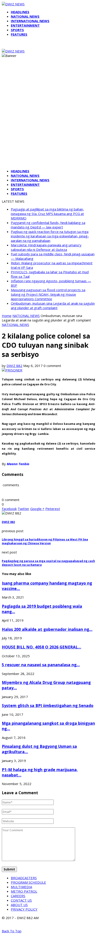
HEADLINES (20, 12)
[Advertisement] (48, 117)
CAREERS (18, 896)
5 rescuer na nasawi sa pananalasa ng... (41, 664)
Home (7, 315)
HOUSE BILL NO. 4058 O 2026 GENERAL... (41, 647)
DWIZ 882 (14, 365)
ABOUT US (19, 904)
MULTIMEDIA (21, 887)
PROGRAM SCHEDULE (28, 882)
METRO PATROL (24, 891)
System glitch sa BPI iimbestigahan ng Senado (47, 705)
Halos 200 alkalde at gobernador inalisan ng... (47, 629)
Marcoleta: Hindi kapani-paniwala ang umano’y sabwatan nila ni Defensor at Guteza (46, 247)
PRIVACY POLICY (24, 909)
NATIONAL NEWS (25, 16)
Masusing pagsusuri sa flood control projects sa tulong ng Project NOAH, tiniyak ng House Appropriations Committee (48, 294)
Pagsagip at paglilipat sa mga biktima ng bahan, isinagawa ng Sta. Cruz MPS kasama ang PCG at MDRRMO (47, 213)
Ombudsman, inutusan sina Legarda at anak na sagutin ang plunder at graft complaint (53, 305)
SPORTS (17, 30)
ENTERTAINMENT (25, 25)
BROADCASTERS (24, 878)
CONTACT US (21, 900)
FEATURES (19, 34)
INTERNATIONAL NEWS (30, 21)
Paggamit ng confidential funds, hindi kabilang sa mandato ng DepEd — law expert (48, 224)
